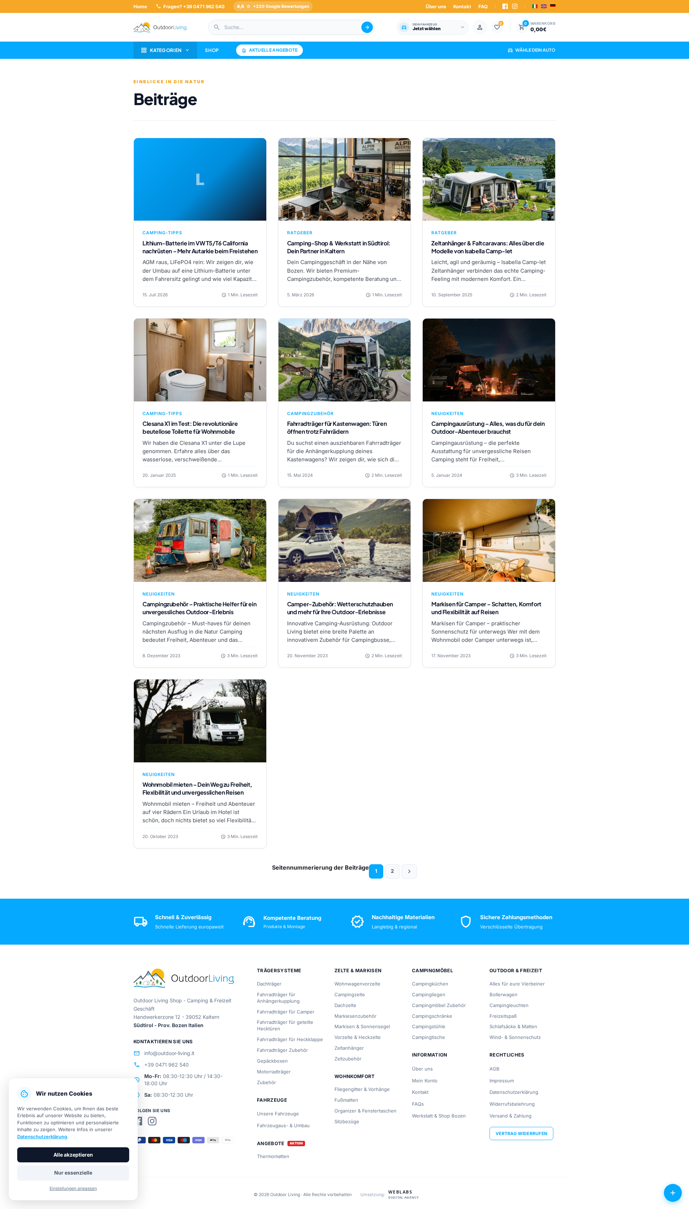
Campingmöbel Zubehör (439, 1005)
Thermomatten (273, 1156)
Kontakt (462, 6)
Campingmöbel (432, 970)
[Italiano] (535, 6)
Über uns (436, 6)
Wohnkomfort (354, 1076)
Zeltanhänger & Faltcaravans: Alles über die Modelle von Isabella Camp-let (487, 247)
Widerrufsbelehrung (512, 1104)
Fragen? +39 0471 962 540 (190, 6)
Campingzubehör (310, 413)
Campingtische (428, 1037)
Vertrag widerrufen (521, 1133)
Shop (212, 50)
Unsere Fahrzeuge (278, 1113)
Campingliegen (428, 994)
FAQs (418, 1104)
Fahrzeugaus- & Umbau (283, 1125)
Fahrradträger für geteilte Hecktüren (285, 1025)
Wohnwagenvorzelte (357, 984)
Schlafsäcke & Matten (513, 1026)
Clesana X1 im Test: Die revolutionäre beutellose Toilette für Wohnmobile (190, 427)
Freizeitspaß (503, 1016)
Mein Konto (424, 1080)
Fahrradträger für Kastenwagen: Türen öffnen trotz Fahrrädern (337, 427)
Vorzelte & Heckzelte (357, 1037)
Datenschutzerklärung (513, 1092)
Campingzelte (349, 994)
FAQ (483, 6)
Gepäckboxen (272, 1061)
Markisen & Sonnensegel (362, 1026)
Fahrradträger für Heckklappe (290, 1039)
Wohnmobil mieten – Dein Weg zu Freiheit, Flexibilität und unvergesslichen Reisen (197, 788)
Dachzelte (345, 1005)
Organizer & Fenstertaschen (365, 1111)
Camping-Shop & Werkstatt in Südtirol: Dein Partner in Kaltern (338, 247)
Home (140, 6)
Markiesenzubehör (355, 1016)
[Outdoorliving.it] (160, 27)
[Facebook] (505, 6)
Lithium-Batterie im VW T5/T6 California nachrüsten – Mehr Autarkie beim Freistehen (199, 247)
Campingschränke (432, 1016)
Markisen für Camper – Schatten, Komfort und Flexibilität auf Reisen (486, 608)
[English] (544, 6)
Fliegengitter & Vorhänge (362, 1089)
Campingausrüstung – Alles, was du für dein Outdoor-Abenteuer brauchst (487, 427)
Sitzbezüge (346, 1121)
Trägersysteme (279, 970)
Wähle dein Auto (531, 50)
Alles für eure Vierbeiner (517, 984)
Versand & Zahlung (510, 1116)
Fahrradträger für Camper (285, 1012)
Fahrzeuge (272, 1100)
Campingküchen (430, 984)
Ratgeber (300, 232)
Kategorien (165, 50)
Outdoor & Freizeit (515, 970)
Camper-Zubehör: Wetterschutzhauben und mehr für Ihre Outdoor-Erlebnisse (340, 608)
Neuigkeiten (447, 413)
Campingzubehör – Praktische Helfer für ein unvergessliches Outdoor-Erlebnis (199, 608)
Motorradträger (274, 1071)
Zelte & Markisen (357, 970)
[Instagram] (514, 6)
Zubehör (266, 1082)
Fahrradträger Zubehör (282, 1050)
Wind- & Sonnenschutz (515, 1037)
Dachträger (269, 984)
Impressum (501, 1080)
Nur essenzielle (73, 1173)
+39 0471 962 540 (161, 1064)
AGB (494, 1069)
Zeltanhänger (349, 1048)
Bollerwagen (503, 994)
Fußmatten (346, 1100)
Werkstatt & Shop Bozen (439, 1116)
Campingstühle (428, 1026)
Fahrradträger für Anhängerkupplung (278, 998)
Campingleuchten (509, 1005)
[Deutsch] (553, 6)
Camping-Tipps (162, 232)
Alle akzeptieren (73, 1155)
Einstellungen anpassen (73, 1188)
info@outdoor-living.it (163, 1053)
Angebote (271, 1143)
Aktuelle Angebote (269, 50)
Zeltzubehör (347, 1059)
